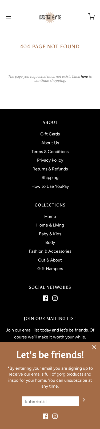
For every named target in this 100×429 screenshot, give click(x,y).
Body (50, 242)
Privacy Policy (50, 160)
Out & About (50, 260)
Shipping (50, 177)
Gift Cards (50, 133)
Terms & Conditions (50, 151)
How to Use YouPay (50, 186)
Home (50, 216)
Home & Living (50, 225)
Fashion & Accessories (50, 251)
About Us (50, 142)
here (84, 76)
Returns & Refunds (50, 168)
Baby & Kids (50, 233)
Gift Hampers (50, 268)
